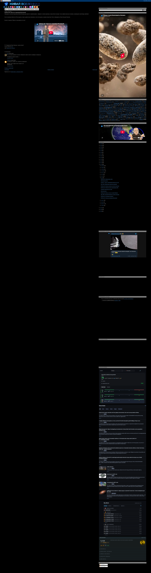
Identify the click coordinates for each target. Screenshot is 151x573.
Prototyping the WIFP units (112, 482)
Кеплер (121, 105)
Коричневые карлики (140, 105)
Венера (126, 102)
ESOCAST (137, 118)
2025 (101, 145)
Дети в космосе (108, 104)
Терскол (127, 115)
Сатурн (127, 113)
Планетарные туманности (113, 110)
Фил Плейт (142, 115)
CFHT (112, 118)
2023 (101, 148)
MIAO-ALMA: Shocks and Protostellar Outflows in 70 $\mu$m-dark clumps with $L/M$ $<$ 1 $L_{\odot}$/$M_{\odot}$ (118, 439)
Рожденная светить (104, 180)
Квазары (112, 105)
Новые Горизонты (136, 109)
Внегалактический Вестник (138, 102)
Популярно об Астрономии (132, 110)
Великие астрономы (120, 102)
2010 (101, 207)
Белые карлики (109, 102)
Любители (101, 108)
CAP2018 (107, 118)
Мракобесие (142, 108)
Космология (108, 107)
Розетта (119, 113)
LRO (129, 119)
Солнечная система (126, 114)
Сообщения (102, 564)
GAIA (145, 118)
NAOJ (137, 119)
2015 (101, 157)
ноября (102, 167)
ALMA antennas (110, 466)
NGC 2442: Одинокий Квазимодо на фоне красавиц (110, 194)
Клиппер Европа (127, 105)
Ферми (137, 115)
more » (100, 418)
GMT (101, 119)
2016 (101, 155)
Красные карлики (119, 107)
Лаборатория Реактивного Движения (131, 107)
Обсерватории (143, 109)
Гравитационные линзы (142, 103)
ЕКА (121, 104)
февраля (103, 203)
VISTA (112, 120)
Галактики (117, 103)
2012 (101, 162)
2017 (101, 154)
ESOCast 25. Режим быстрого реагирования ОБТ (109, 187)
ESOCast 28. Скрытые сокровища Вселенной (15, 12)
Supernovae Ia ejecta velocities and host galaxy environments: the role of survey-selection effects (119, 412)
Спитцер (142, 114)
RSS (145, 405)
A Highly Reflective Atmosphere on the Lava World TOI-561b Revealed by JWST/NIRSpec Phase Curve (119, 420)
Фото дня (101, 116)
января (102, 205)
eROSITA (123, 118)
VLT (115, 120)
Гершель (124, 103)
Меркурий (111, 108)
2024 (101, 147)
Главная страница (51, 69)
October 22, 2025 (117, 300)
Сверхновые (134, 113)
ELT (120, 118)
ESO (127, 118)
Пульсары (144, 111)
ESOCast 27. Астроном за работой (107, 196)
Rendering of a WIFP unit (112, 474)
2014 (101, 159)
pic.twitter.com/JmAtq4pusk (128, 298)
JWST (121, 119)
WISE (118, 120)
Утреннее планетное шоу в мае (106, 189)
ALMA (104, 118)
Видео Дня (130, 102)
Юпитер (100, 118)
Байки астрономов (102, 102)
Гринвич (102, 104)
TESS (109, 120)
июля (102, 174)
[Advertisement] (40, 81)
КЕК (116, 105)
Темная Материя (121, 115)
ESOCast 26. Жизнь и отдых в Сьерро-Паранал (109, 192)
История (106, 105)
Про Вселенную (119, 111)
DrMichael (9, 60)
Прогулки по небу (128, 111)
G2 (101, 545)
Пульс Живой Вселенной (136, 111)
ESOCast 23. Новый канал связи (106, 179)
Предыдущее (94, 69)
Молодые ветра (103, 191)
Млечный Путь (135, 108)
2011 (101, 164)
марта (102, 202)
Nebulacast (101, 120)
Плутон (124, 110)
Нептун (117, 109)
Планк (121, 110)
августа (102, 172)
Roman (106, 120)
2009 (101, 209)
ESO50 (131, 118)
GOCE (104, 119)
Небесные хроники (102, 109)
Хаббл (109, 116)
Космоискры (101, 107)
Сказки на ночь (105, 114)
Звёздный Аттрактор (128, 104)
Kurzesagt (126, 119)
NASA (141, 119)
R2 (103, 545)
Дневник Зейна (115, 104)
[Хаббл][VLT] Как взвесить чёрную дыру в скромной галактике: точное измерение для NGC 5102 (126, 491)
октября (102, 169)
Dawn (114, 118)
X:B (108, 545)
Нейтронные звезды (111, 109)
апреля (102, 200)
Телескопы (114, 115)
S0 (105, 545)
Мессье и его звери (117, 108)
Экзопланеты (141, 116)
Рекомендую (110, 113)
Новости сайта (128, 109)
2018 (101, 152)
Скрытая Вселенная (111, 114)
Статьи (109, 115)
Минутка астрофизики (127, 108)
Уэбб (134, 115)
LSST (132, 119)
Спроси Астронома (102, 115)
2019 (101, 150)
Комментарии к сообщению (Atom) (17, 71)
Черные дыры (129, 116)
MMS (135, 119)
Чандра (120, 116)
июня (102, 176)
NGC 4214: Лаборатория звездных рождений (109, 184)
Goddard (107, 119)
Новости (121, 109)
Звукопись (143, 104)
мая (102, 177)
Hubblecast (113, 119)
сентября (103, 170)
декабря (102, 165)
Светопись (141, 113)
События (118, 114)
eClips (118, 118)
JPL (118, 119)
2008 (101, 211)
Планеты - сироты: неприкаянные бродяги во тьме (110, 182)
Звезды (136, 104)
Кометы (133, 105)
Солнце (137, 114)
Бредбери (115, 102)
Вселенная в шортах (109, 103)
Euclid (142, 118)
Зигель (100, 105)
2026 (101, 143)
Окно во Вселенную (103, 110)
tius (7, 53)
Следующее (7, 69)
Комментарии (102, 566)
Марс (106, 108)
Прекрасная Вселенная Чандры (106, 111)
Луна (144, 107)
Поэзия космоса (142, 110)
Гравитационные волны (132, 103)
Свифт (100, 114)
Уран (131, 115)
